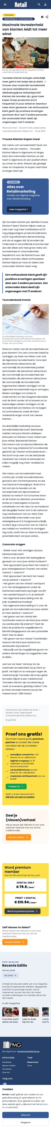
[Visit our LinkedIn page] (4, 1084)
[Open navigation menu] (5, 4)
